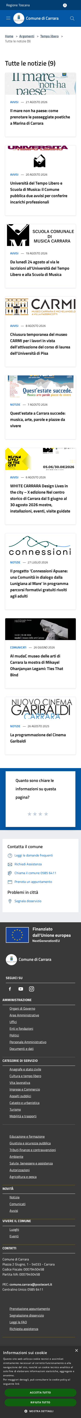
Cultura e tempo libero (25, 1075)
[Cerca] (72, 18)
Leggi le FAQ (18, 1322)
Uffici (13, 1021)
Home (9, 36)
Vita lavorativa (20, 1082)
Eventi (14, 1236)
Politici (14, 1035)
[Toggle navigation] (8, 18)
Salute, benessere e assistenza (31, 1163)
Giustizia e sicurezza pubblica (30, 1143)
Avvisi (14, 102)
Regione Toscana (18, 5)
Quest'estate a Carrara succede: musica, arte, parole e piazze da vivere (37, 419)
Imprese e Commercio (25, 1089)
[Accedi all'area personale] (65, 5)
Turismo (15, 1109)
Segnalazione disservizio (27, 1315)
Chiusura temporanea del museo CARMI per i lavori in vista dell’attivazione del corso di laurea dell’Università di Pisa (40, 343)
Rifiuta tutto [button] (40, 1402)
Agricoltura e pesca (23, 1176)
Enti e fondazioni (21, 1028)
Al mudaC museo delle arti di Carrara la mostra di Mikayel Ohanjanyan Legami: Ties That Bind (36, 665)
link (17, 1384)
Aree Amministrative (24, 1015)
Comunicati (18, 647)
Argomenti (26, 36)
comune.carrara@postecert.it (31, 1284)
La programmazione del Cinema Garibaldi (38, 737)
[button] (40, 1411)
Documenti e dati (22, 1048)
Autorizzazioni (20, 1169)
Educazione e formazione (27, 1136)
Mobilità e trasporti (23, 1116)
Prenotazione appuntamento (30, 1308)
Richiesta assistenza (24, 1328)
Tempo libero (49, 36)
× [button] (76, 1350)
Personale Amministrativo (28, 1041)
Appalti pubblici (20, 1095)
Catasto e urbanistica (24, 1102)
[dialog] (40, 1382)
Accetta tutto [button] (40, 1392)
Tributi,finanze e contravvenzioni (33, 1149)
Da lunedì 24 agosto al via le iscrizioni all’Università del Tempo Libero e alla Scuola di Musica (39, 268)
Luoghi (14, 1229)
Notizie (15, 404)
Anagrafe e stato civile (25, 1069)
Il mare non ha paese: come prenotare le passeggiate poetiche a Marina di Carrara (40, 116)
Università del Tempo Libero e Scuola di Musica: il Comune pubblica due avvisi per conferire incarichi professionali (38, 192)
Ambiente (16, 1156)
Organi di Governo (22, 1008)
